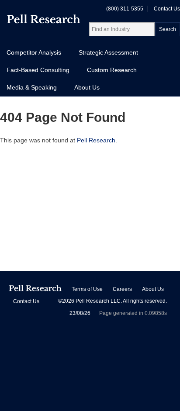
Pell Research (96, 140)
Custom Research (112, 69)
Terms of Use (87, 289)
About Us (87, 87)
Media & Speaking (32, 87)
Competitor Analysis (34, 52)
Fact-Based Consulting (38, 69)
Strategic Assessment (108, 52)
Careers (122, 289)
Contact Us (167, 9)
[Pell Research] (43, 20)
